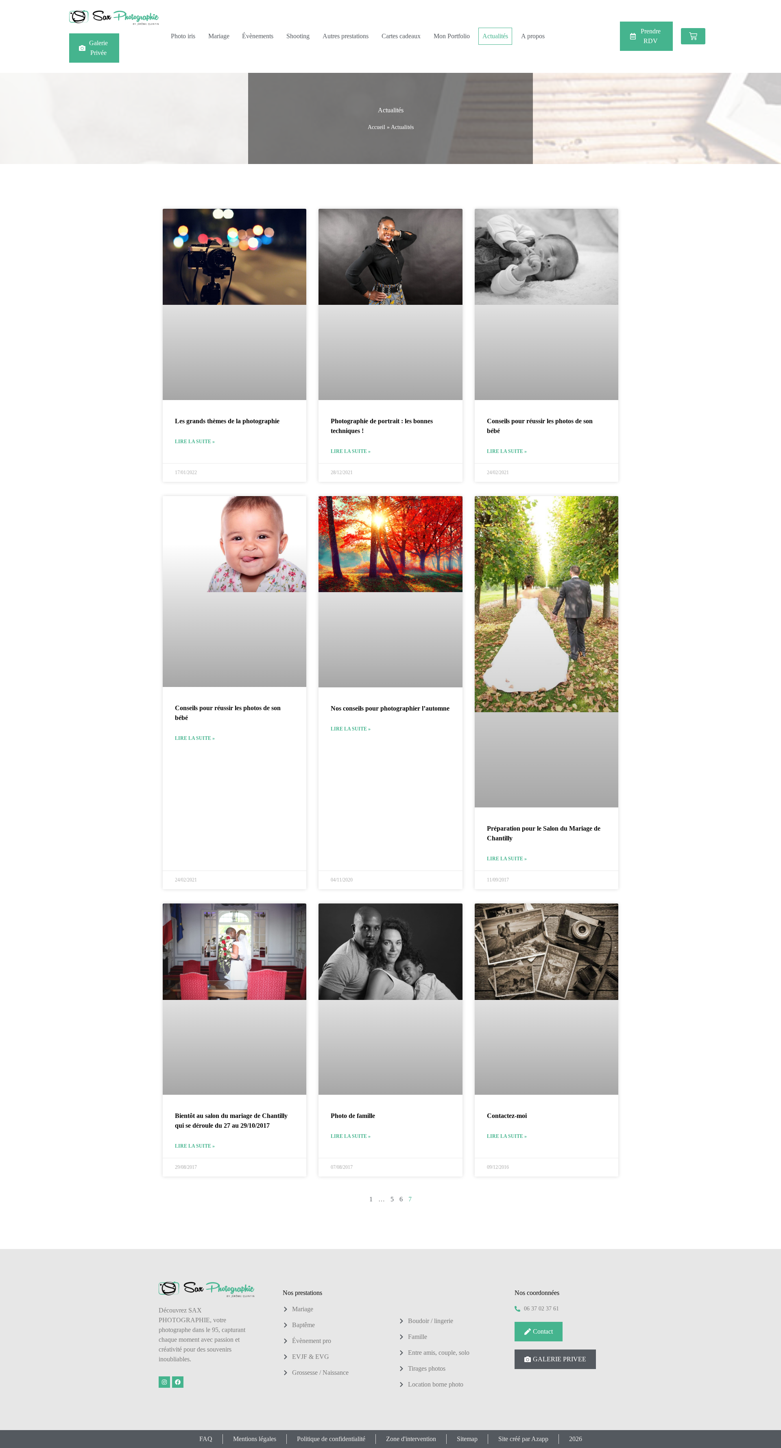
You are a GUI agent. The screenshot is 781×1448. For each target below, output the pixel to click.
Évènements (257, 36)
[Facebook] (177, 1382)
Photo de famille (353, 1115)
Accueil (376, 127)
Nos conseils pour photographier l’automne (390, 708)
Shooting (298, 36)
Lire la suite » (195, 441)
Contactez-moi (507, 1115)
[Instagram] (164, 1382)
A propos (533, 36)
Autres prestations (346, 36)
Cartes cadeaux (401, 36)
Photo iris (183, 36)
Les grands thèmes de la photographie (227, 421)
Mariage (218, 36)
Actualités (495, 36)
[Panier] (693, 36)
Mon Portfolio (452, 36)
